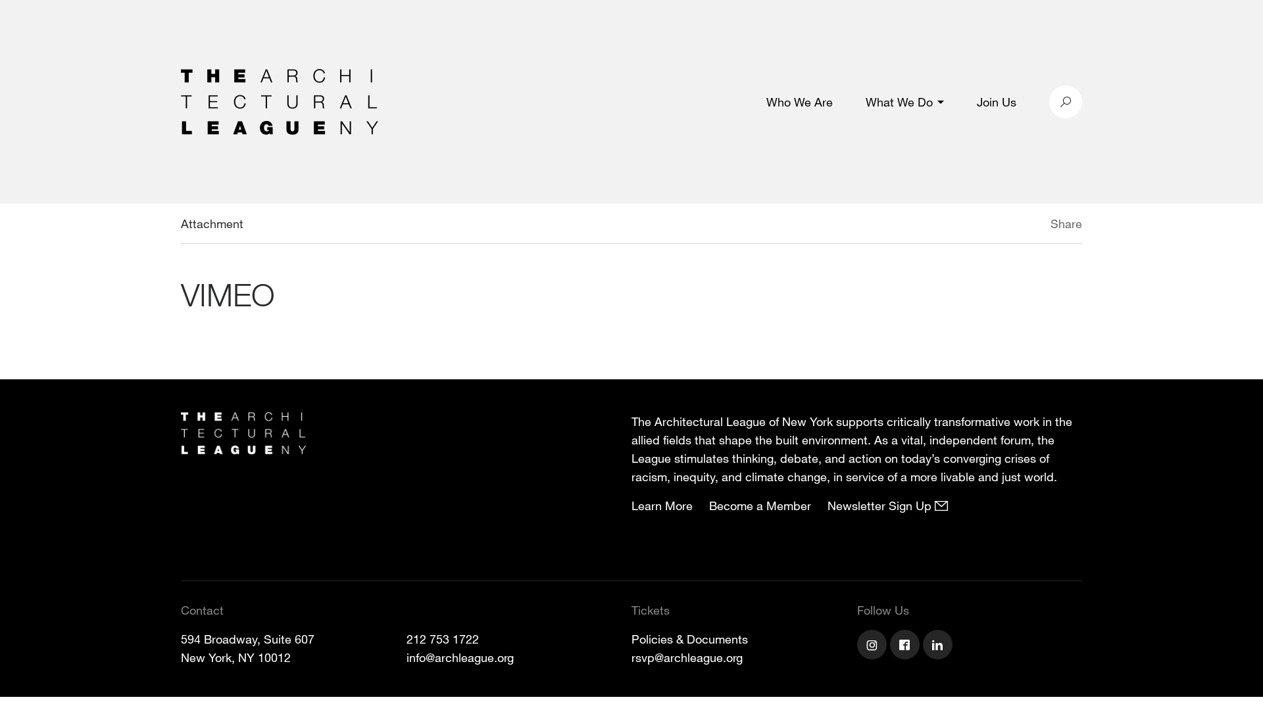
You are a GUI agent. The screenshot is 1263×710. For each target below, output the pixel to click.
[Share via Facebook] (1031, 225)
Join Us (996, 102)
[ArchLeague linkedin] (939, 646)
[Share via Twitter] (1011, 225)
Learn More (662, 505)
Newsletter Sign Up (881, 505)
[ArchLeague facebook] (906, 646)
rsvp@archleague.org (687, 657)
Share (1066, 223)
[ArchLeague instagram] (873, 646)
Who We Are (799, 102)
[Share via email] (981, 225)
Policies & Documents (690, 639)
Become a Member (760, 505)
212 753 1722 (443, 639)
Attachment (212, 223)
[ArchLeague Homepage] (279, 100)
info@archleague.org (460, 657)
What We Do (899, 102)
